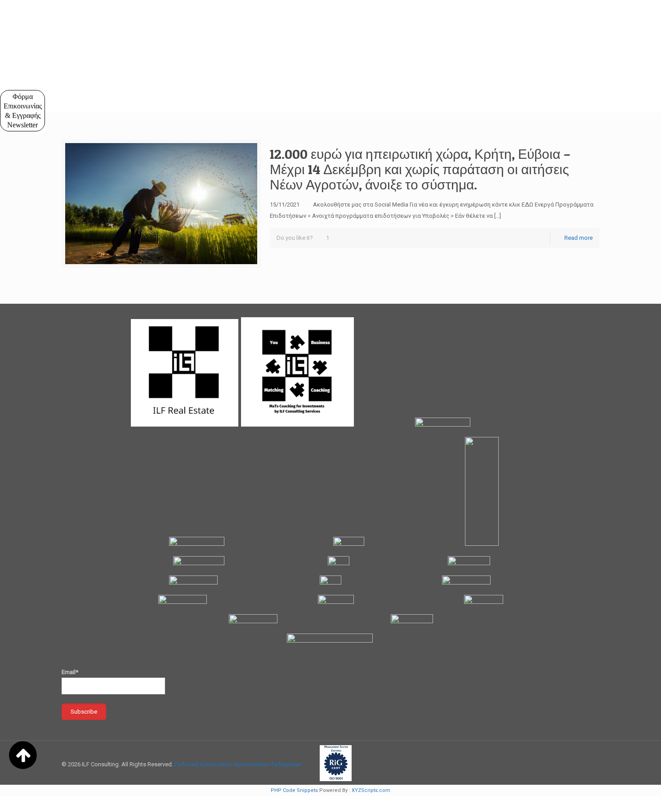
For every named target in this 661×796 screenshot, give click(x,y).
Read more (578, 237)
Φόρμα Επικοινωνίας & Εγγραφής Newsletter (23, 111)
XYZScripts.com (371, 790)
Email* (70, 672)
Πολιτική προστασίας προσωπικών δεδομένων (238, 764)
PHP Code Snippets (294, 790)
